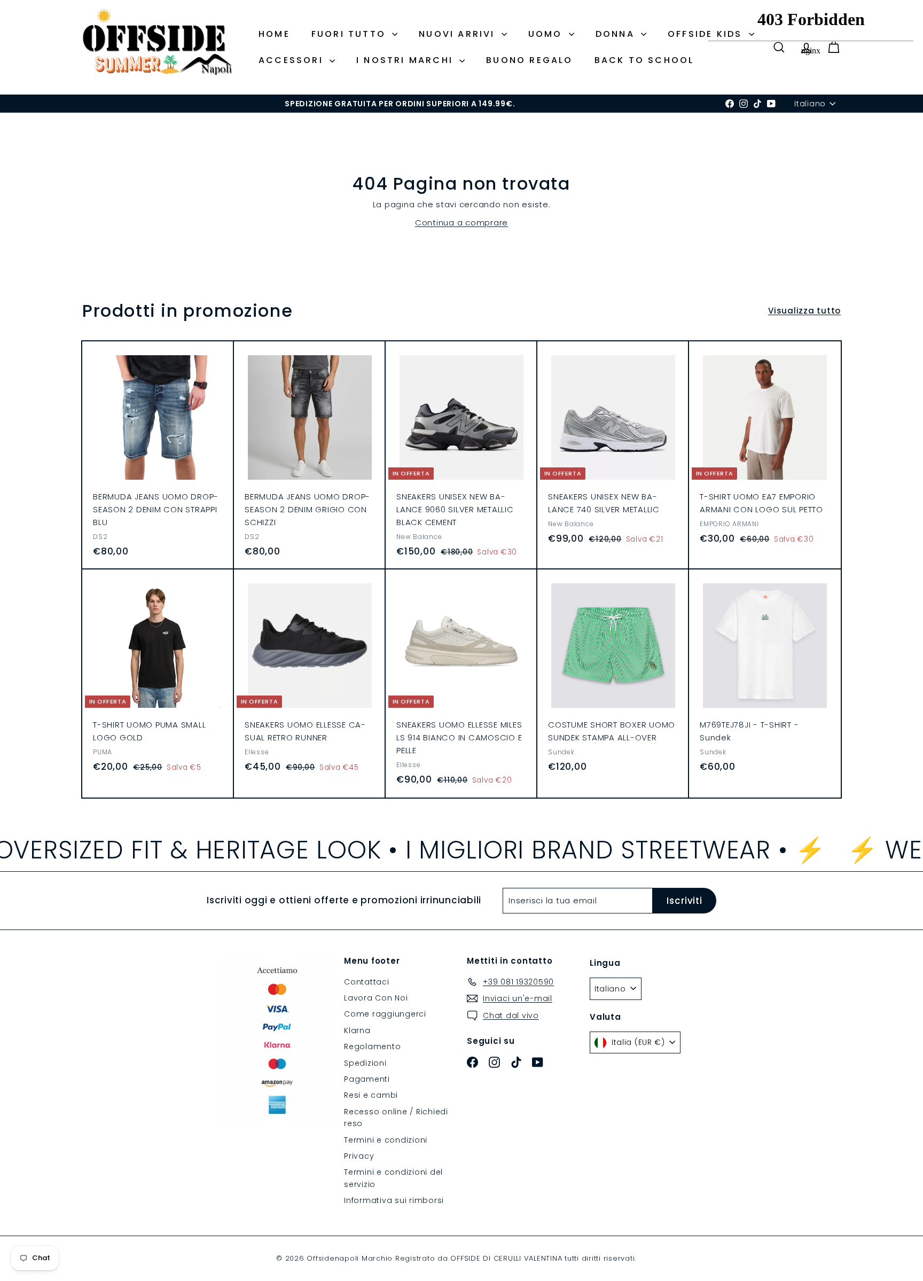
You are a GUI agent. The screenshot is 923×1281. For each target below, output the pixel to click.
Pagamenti (367, 1079)
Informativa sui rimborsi (394, 1200)
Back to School (644, 60)
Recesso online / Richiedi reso (396, 1117)
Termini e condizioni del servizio (393, 1178)
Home (274, 34)
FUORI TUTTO (350, 34)
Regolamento (372, 1046)
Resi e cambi (371, 1095)
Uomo (547, 34)
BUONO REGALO (529, 60)
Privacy (359, 1156)
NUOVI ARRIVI (459, 34)
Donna (617, 34)
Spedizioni (365, 1063)
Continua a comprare (461, 222)
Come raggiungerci (385, 1014)
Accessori (293, 60)
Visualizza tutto (804, 310)
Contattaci (366, 982)
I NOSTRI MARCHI (406, 60)
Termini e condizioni (385, 1140)
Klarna (357, 1030)
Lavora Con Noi (376, 998)
